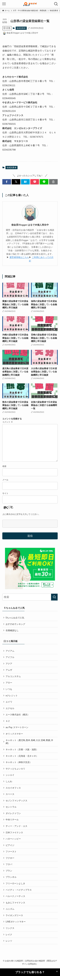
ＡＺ (8, 721)
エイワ (9, 702)
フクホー (10, 858)
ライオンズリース (14, 915)
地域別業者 (21, 28)
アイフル (10, 657)
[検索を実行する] (54, 597)
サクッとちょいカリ (15, 768)
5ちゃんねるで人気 (15, 617)
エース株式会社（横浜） (18, 714)
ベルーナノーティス (15, 896)
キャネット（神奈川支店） (19, 762)
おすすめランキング (15, 624)
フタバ (9, 864)
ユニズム (10, 909)
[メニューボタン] (4, 4)
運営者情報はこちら (19, 257)
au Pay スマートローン (17, 727)
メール (5, 480)
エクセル (10, 708)
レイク (9, 934)
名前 (4, 466)
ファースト (11, 851)
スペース (10, 794)
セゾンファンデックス (16, 800)
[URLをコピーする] (53, 181)
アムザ (9, 670)
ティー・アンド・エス (16, 826)
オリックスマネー (14, 734)
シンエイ (10, 775)
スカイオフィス (13, 788)
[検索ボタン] (56, 4)
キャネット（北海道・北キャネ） (22, 756)
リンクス (10, 928)
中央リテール (12, 819)
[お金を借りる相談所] (30, 4)
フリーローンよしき (15, 883)
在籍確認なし (12, 630)
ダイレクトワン (13, 813)
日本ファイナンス (14, 832)
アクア (9, 663)
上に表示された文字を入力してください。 (21, 514)
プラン (9, 870)
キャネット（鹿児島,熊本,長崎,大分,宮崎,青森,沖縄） (29, 741)
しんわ (9, 781)
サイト (5, 493)
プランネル (11, 877)
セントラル (11, 807)
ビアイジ (10, 845)
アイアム (10, 651)
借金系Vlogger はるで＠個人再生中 (30, 224)
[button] (6, 181)
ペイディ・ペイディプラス (19, 890)
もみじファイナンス (15, 902)
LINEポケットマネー (16, 921)
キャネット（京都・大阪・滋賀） (22, 749)
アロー (9, 682)
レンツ (9, 941)
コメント (7, 422)
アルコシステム (13, 676)
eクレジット (12, 695)
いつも (9, 689)
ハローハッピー (13, 839)
